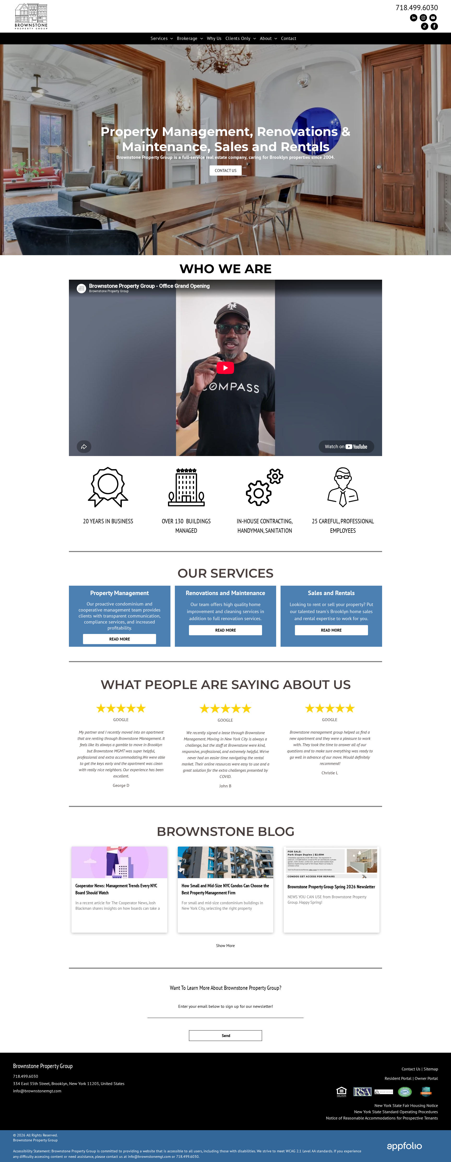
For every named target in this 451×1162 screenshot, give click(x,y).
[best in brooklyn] (426, 1092)
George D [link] (121, 785)
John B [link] (225, 785)
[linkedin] (413, 18)
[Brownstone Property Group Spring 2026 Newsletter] (331, 862)
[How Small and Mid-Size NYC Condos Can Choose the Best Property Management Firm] (226, 862)
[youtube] (433, 18)
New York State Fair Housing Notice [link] (406, 1105)
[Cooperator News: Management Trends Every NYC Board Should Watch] (119, 862)
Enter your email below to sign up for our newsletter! (225, 1006)
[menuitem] (164, 38)
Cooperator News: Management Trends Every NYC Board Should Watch (116, 889)
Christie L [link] (330, 772)
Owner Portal (426, 1078)
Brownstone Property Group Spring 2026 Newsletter (331, 887)
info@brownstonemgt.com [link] (37, 1090)
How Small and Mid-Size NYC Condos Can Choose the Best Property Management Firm (225, 889)
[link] (417, 7)
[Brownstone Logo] (31, 5)
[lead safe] (405, 1092)
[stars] (225, 705)
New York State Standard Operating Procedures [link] (396, 1111)
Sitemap (431, 1068)
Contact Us (411, 1068)
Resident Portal (398, 1078)
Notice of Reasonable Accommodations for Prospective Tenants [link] (382, 1118)
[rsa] (362, 1092)
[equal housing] (341, 1092)
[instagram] (423, 18)
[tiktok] (424, 27)
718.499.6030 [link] (25, 1076)
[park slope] (384, 1092)
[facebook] (434, 27)
